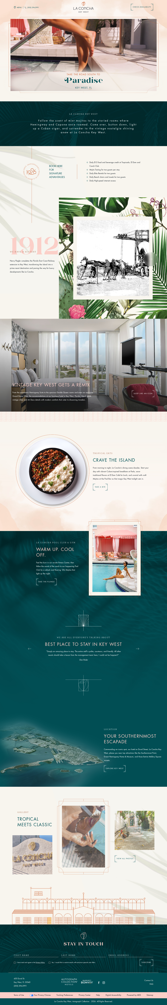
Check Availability (142, 7)
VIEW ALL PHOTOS (125, 858)
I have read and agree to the (31, 962)
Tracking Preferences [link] (64, 995)
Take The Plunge (46, 582)
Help (98, 995)
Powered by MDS (134, 995)
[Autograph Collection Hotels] (69, 982)
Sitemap (150, 995)
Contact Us (148, 980)
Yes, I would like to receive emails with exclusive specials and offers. (74, 962)
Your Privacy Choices (42, 995)
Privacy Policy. (40, 962)
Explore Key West (115, 768)
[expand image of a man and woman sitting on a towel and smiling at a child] (134, 830)
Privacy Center (84, 995)
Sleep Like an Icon (143, 393)
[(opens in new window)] (87, 983)
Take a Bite (100, 487)
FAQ (151, 984)
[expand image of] (83, 836)
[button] (151, 259)
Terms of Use (19, 995)
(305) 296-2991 (33, 7)
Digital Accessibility (113, 995)
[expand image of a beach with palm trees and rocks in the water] (32, 855)
